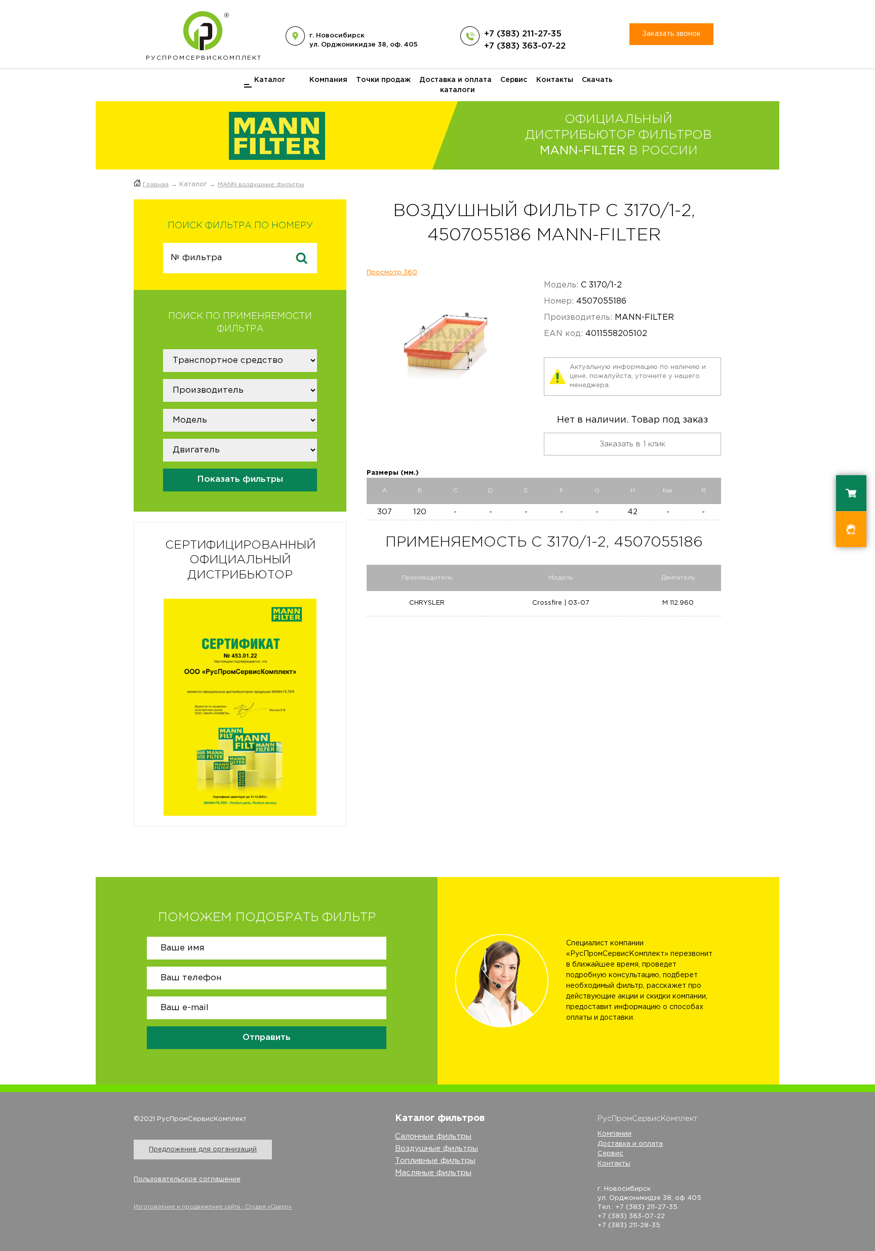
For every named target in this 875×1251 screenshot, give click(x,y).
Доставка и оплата (455, 80)
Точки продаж (383, 80)
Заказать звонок (671, 34)
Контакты (554, 80)
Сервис (513, 80)
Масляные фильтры (433, 1173)
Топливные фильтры (435, 1160)
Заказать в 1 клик (632, 444)
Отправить (267, 1037)
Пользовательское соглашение (187, 1179)
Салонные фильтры (433, 1136)
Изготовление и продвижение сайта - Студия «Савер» (213, 1207)
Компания (328, 80)
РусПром (204, 58)
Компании (614, 1134)
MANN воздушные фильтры (261, 184)
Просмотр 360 (392, 272)
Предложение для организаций (203, 1149)
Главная (156, 184)
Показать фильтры (240, 479)
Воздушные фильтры (436, 1148)
